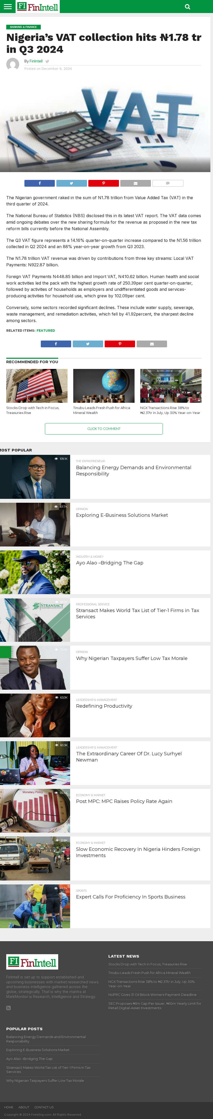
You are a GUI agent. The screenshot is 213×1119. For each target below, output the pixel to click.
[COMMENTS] (167, 182)
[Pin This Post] (103, 182)
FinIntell (36, 61)
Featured (46, 330)
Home (8, 1107)
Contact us (44, 1107)
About (23, 1107)
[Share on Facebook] (39, 182)
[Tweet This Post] (71, 182)
